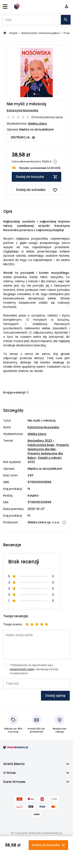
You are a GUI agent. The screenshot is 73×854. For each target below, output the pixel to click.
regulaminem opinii (22, 669)
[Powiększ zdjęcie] (36, 72)
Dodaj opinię (55, 695)
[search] (66, 20)
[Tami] (16, 6)
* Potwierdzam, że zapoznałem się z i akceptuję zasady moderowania (34, 669)
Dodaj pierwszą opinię (49, 117)
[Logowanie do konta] (66, 6)
